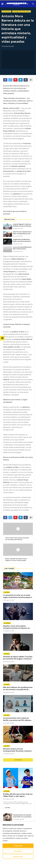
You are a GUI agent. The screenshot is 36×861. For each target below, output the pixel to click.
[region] (18, 841)
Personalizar (18, 851)
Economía (7, 623)
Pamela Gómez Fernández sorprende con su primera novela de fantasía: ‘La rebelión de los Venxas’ (22, 816)
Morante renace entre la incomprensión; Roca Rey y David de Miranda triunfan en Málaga (17, 750)
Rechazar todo (18, 856)
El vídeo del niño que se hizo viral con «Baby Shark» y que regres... (18, 795)
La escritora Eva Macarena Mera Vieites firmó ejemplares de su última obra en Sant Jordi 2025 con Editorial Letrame (23, 248)
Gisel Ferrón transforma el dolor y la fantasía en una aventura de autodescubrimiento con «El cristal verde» (22, 233)
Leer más (7, 807)
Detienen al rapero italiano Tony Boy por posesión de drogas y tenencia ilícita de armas (17, 658)
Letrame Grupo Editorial (21, 11)
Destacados (6, 11)
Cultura (6, 592)
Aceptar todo (18, 846)
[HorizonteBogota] (16, 3)
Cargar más (18, 759)
